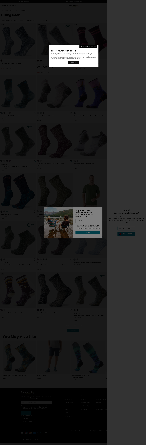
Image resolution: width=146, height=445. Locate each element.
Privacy (57, 54)
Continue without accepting (88, 46)
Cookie (63, 54)
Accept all (73, 62)
